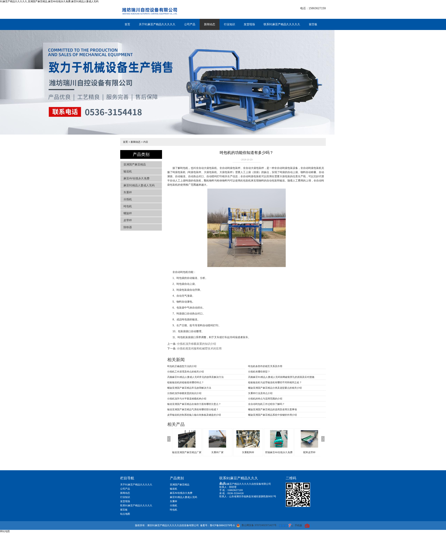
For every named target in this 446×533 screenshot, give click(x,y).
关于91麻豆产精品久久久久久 (157, 24)
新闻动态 (209, 24)
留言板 (313, 24)
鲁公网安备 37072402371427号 (259, 525)
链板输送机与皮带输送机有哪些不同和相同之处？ (275, 382)
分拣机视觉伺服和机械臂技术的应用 (199, 348)
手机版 (298, 525)
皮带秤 (128, 220)
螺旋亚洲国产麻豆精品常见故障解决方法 (189, 387)
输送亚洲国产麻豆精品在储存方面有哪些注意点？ (194, 404)
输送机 (128, 171)
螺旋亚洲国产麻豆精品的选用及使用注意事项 (272, 409)
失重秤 (128, 192)
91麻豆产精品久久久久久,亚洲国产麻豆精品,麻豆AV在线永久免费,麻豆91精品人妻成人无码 (49, 1)
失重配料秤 (248, 452)
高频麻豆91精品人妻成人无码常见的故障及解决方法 (195, 377)
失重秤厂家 (217, 452)
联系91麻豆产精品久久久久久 (282, 24)
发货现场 (249, 24)
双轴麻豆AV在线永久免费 (279, 452)
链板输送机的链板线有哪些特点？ (185, 382)
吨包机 (128, 206)
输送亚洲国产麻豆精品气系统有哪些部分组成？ (192, 409)
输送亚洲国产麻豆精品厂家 (186, 452)
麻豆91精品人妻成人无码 (139, 185)
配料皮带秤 (309, 452)
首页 (127, 24)
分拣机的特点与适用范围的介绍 (265, 398)
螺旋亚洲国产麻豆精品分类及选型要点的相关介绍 (275, 387)
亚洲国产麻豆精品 (135, 164)
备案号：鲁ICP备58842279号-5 (217, 525)
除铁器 (128, 227)
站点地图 (125, 513)
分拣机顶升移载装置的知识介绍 (196, 343)
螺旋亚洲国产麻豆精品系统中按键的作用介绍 (272, 414)
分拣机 (128, 199)
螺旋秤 (128, 213)
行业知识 (229, 24)
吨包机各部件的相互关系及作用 (265, 366)
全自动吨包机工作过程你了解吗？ (266, 404)
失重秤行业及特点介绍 (260, 393)
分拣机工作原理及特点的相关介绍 (185, 371)
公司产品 (189, 24)
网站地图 (5, 531)
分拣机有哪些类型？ (259, 371)
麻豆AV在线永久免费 (136, 178)
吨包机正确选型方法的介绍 (182, 366)
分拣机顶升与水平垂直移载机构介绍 (186, 398)
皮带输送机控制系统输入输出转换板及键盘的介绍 (194, 414)
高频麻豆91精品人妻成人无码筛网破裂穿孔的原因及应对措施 (281, 377)
